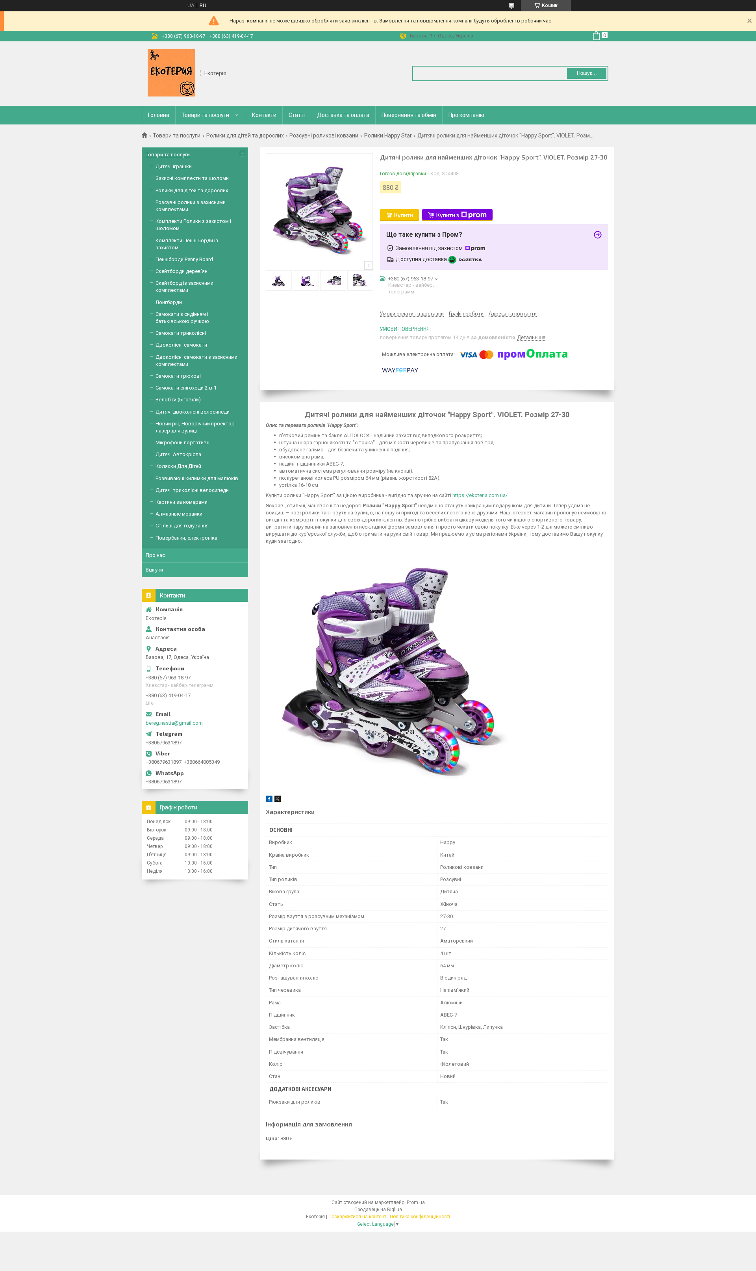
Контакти (264, 115)
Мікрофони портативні (183, 442)
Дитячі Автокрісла (178, 454)
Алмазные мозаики (179, 514)
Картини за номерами (182, 502)
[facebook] (269, 800)
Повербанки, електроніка (186, 538)
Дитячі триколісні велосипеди (192, 490)
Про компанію (466, 115)
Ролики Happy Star (388, 135)
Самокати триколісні (181, 333)
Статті (297, 115)
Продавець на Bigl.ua (378, 1209)
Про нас (155, 555)
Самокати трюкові (178, 376)
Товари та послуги (205, 115)
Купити (403, 215)
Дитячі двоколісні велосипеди (193, 412)
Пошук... (587, 73)
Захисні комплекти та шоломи (192, 178)
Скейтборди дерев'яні (182, 271)
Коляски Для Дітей (178, 466)
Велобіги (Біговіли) (178, 400)
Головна (158, 115)
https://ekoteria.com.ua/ (480, 495)
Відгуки (154, 570)
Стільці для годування (182, 526)
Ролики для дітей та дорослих (245, 135)
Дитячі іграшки (174, 166)
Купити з (447, 215)
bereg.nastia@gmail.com (174, 723)
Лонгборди (169, 302)
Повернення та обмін (409, 115)
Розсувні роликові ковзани (323, 135)
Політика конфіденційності (420, 1216)
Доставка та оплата (343, 115)
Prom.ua (416, 1202)
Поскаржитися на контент (357, 1216)
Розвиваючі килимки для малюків (197, 478)
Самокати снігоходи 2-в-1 (186, 388)
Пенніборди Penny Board (184, 259)
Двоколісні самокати (181, 345)
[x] (277, 800)
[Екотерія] (171, 72)
